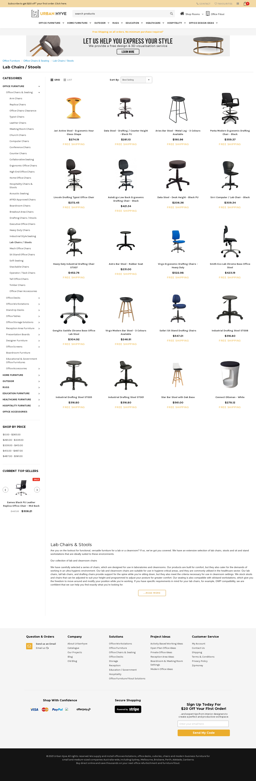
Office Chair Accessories (23, 291)
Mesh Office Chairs (20, 248)
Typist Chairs (17, 116)
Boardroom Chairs (20, 205)
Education (133, 23)
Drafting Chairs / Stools (23, 217)
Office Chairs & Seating (36, 60)
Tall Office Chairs (19, 278)
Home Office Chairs (20, 177)
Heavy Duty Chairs (20, 230)
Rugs (116, 23)
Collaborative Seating (22, 159)
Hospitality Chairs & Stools (21, 185)
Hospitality (175, 23)
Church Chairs (18, 135)
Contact (204, 3)
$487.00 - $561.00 (13, 456)
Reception (115, 665)
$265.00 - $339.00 (13, 439)
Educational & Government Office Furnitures (21, 360)
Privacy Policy (200, 661)
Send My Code (204, 732)
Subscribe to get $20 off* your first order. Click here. (37, 3)
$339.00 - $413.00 (13, 445)
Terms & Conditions (203, 656)
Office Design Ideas (202, 23)
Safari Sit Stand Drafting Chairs (178, 330)
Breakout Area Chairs (22, 211)
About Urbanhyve (77, 643)
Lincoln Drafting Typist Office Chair (74, 197)
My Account (198, 643)
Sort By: (114, 79)
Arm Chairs (16, 98)
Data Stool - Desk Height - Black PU (178, 197)
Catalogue (73, 648)
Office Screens (14, 346)
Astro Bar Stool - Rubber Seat (126, 263)
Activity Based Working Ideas (166, 643)
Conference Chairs (20, 147)
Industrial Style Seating (23, 236)
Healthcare (153, 23)
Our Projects (75, 652)
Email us (41, 648)
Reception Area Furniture (20, 328)
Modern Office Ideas (161, 669)
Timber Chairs (17, 285)
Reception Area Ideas (162, 656)
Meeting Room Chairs (22, 128)
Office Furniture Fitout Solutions (127, 678)
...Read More (151, 592)
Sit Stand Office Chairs (22, 254)
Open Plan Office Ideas (163, 648)
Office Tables (13, 316)
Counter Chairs (18, 153)
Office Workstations (17, 303)
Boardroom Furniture (18, 352)
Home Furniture (77, 23)
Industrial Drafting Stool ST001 (126, 397)
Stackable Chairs (19, 266)
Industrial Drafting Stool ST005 (74, 397)
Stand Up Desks (15, 310)
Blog (70, 656)
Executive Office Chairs (22, 224)
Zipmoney (197, 665)
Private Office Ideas (161, 652)
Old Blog (72, 661)
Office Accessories (16, 368)
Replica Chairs (18, 104)
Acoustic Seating (19, 193)
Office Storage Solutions (19, 322)
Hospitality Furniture (17, 405)
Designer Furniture (16, 340)
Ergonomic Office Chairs (23, 165)
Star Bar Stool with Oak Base (178, 397)
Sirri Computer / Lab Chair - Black (230, 197)
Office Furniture (50, 23)
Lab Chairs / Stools (63, 60)
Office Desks (13, 297)
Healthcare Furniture (17, 399)
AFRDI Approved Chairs (23, 199)
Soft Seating (16, 260)
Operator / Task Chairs (22, 272)
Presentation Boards (18, 334)
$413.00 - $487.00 (13, 450)
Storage (113, 661)
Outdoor (100, 23)
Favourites (224, 3)
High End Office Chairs (22, 171)
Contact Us (198, 648)
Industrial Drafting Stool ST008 (230, 330)
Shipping (197, 652)
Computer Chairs (19, 141)
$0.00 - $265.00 (12, 434)
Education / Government (123, 669)
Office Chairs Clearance (23, 110)
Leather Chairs (18, 122)
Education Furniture (16, 393)
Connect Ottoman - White (230, 397)
